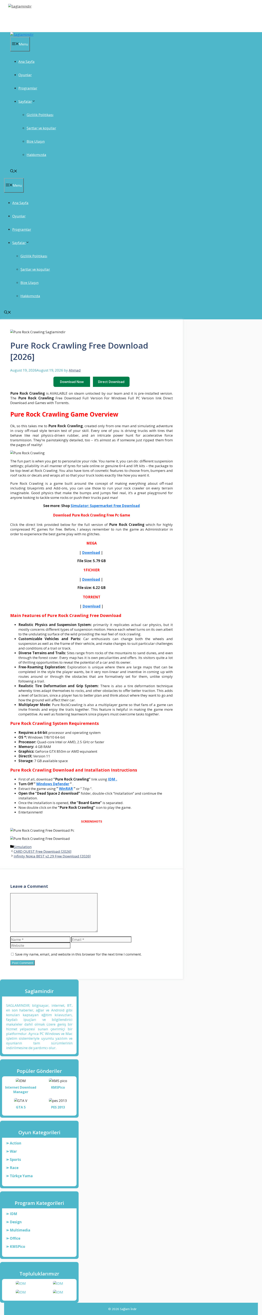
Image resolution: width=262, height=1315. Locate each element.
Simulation (23, 846)
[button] (13, 171)
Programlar (27, 88)
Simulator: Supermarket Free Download (105, 505)
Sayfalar (25, 101)
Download (91, 552)
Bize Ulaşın (36, 141)
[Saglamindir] (22, 34)
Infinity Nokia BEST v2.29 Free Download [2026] (52, 856)
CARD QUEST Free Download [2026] (42, 851)
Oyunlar (25, 74)
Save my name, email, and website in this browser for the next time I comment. (78, 954)
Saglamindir (22, 17)
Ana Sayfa (26, 61)
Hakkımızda (36, 154)
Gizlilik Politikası (40, 114)
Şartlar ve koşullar (41, 128)
